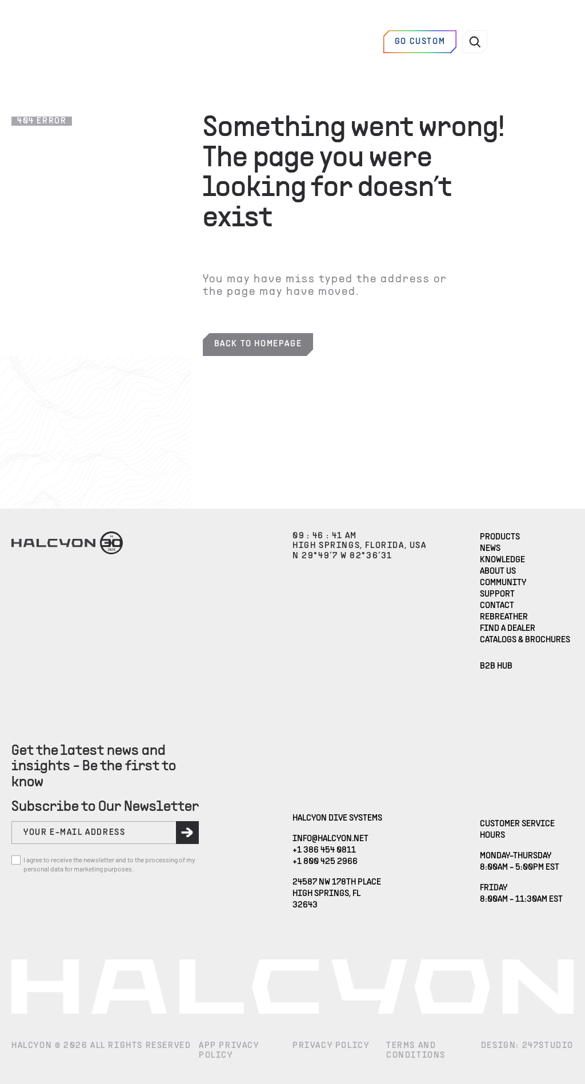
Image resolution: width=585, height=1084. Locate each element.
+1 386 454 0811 (324, 850)
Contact (497, 606)
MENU (555, 41)
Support (497, 594)
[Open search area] (474, 41)
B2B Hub (496, 666)
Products (500, 537)
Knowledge (502, 560)
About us (498, 571)
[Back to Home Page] (67, 41)
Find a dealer (343, 42)
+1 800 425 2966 (325, 862)
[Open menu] (518, 42)
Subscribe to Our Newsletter (105, 807)
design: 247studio (527, 1046)
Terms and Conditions (416, 1051)
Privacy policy (330, 1046)
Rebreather (504, 617)
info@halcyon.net (330, 838)
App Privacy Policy (229, 1051)
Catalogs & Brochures (525, 640)
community (503, 583)
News (490, 549)
